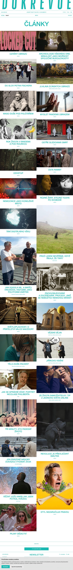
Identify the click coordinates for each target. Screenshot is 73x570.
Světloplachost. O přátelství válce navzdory (18, 328)
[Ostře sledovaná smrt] (54, 129)
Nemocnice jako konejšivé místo (18, 202)
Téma (18, 396)
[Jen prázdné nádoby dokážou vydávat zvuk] (18, 447)
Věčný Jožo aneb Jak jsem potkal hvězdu (18, 497)
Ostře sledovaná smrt (55, 142)
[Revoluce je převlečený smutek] (54, 427)
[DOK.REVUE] (36, 5)
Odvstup (18, 173)
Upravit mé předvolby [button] (17, 566)
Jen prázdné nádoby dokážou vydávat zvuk (18, 460)
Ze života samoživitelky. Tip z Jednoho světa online (54, 396)
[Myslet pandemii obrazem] (54, 101)
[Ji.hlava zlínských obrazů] (54, 73)
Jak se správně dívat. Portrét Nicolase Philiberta (18, 393)
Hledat (70, 15)
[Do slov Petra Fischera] (18, 71)
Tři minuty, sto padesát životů (18, 430)
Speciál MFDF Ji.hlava (20, 366)
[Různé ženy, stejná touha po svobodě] (54, 185)
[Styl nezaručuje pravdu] (54, 485)
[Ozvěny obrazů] (18, 41)
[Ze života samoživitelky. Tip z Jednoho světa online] (54, 379)
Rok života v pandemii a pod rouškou (18, 142)
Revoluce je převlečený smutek (55, 455)
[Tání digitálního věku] (18, 218)
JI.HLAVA (63, 554)
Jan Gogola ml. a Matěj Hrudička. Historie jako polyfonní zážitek (18, 289)
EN (71, 12)
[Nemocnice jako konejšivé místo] (18, 188)
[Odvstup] (18, 160)
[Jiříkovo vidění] (54, 348)
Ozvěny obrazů (18, 54)
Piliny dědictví (18, 533)
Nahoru (36, 543)
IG (68, 12)
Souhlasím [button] (5, 566)
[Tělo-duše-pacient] (18, 348)
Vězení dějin (55, 332)
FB (65, 12)
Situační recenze (18, 464)
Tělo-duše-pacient (18, 364)
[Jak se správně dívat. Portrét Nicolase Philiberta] (18, 379)
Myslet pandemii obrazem (55, 114)
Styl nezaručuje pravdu (55, 512)
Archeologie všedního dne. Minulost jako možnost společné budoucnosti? (54, 56)
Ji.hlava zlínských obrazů (55, 86)
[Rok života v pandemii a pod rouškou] (18, 129)
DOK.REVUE (4, 12)
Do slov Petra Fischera (18, 85)
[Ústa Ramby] (54, 157)
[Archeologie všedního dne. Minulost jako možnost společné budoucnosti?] (54, 41)
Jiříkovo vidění (54, 360)
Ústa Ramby (54, 169)
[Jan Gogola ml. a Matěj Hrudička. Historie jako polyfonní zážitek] (18, 261)
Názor (18, 56)
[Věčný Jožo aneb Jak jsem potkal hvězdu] (18, 480)
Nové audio (55, 260)
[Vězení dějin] (54, 316)
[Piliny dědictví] (18, 517)
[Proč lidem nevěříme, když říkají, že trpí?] (54, 229)
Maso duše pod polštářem (18, 113)
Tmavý (7, 15)
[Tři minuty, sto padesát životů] (18, 413)
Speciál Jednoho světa (20, 294)
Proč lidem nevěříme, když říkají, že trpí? (54, 257)
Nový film (14, 366)
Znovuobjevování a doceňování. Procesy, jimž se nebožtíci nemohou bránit (55, 295)
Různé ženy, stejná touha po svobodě (55, 198)
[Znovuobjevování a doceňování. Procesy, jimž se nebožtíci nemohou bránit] (54, 277)
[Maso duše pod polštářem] (18, 101)
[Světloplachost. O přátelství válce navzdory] (18, 310)
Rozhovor (14, 294)
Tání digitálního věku (18, 231)
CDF (68, 554)
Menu (36, 15)
